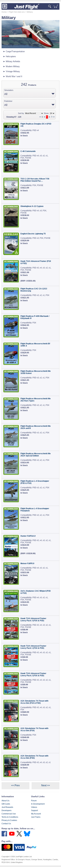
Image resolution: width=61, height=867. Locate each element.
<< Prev (15, 785)
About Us (5, 801)
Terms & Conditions (10, 817)
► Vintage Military (11, 71)
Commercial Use (9, 814)
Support (34, 810)
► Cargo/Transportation (14, 51)
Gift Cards (6, 804)
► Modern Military (11, 66)
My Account (36, 814)
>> (54, 117)
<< (40, 117)
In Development (38, 804)
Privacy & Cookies (9, 820)
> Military (29, 12)
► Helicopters (9, 56)
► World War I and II (12, 76)
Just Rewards (7, 807)
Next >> (45, 785)
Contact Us (6, 824)
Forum (34, 801)
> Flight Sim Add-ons (16, 12)
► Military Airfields (11, 61)
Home (4, 12)
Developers (6, 810)
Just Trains (35, 817)
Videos (34, 807)
